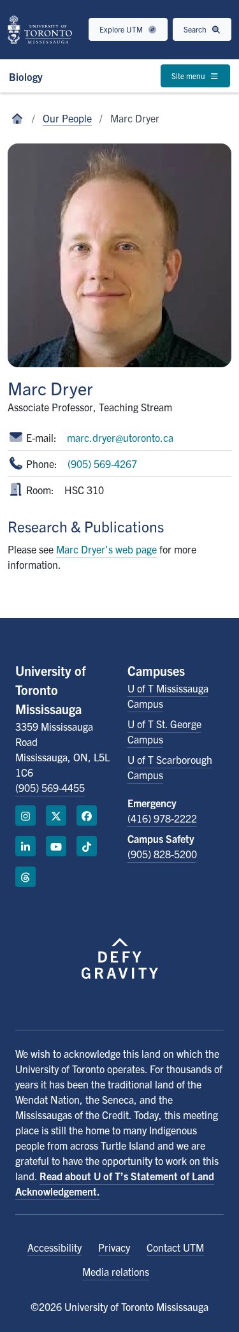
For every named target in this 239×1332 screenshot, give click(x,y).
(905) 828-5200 (162, 853)
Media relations (115, 1271)
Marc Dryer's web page (106, 549)
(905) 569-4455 (50, 787)
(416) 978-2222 (162, 818)
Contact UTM (175, 1247)
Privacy (114, 1247)
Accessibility (54, 1247)
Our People (67, 118)
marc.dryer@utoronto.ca (120, 437)
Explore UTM (122, 29)
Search (196, 29)
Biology (26, 76)
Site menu (189, 75)
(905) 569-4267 (102, 463)
